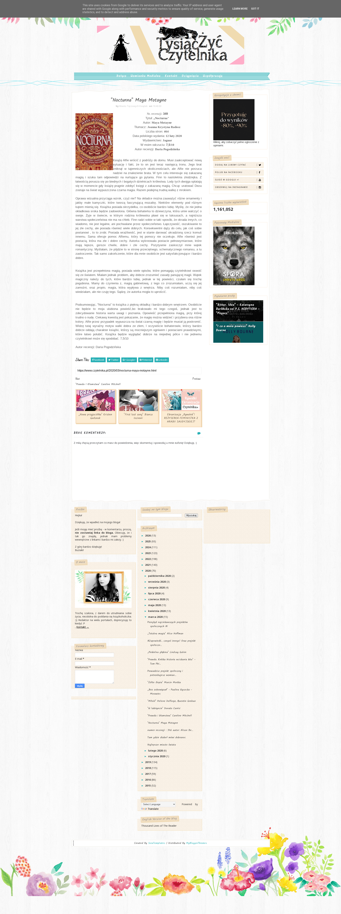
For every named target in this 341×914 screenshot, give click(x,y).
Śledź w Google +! (227, 179)
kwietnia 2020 (157, 611)
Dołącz (121, 76)
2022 (148, 559)
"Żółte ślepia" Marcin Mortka (164, 682)
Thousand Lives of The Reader (159, 825)
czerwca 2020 (157, 599)
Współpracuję (212, 76)
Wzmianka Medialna (146, 76)
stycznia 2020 (157, 756)
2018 (148, 768)
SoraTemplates (156, 843)
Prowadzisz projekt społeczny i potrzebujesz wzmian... (165, 673)
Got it (255, 8)
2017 (148, 773)
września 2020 (157, 581)
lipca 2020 (154, 593)
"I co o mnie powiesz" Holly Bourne (235, 328)
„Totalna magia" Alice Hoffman (165, 634)
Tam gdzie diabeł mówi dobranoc (166, 737)
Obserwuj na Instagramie (231, 187)
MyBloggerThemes (196, 843)
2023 (148, 553)
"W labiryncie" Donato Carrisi (163, 708)
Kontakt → (82, 627)
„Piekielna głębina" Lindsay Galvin (166, 652)
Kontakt (171, 76)
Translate (153, 808)
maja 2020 (155, 605)
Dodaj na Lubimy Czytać (230, 165)
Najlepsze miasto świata (161, 745)
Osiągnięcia (190, 76)
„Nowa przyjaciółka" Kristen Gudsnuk (95, 416)
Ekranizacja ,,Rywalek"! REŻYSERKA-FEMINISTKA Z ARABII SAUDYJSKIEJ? (181, 418)
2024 (148, 547)
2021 (148, 564)
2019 (148, 762)
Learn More (240, 8)
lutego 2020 (156, 750)
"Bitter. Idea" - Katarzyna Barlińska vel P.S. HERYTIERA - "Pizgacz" (238, 309)
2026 (148, 535)
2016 (148, 779)
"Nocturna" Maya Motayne (162, 723)
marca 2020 (155, 617)
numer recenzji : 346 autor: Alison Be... (170, 730)
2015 (148, 785)
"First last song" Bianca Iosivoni (138, 416)
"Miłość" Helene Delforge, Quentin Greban (171, 701)
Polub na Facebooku (228, 172)
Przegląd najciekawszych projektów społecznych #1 (167, 624)
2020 (148, 570)
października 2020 (160, 575)
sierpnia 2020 (157, 587)
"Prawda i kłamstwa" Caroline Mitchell (169, 716)
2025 (148, 541)
